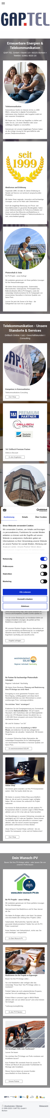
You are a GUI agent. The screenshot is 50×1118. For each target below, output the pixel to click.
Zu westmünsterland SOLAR (19, 748)
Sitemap (19, 1106)
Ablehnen (25, 606)
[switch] (43, 566)
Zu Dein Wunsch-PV (16, 938)
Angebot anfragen (15, 641)
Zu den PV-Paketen (15, 1012)
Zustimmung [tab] (9, 517)
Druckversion (9, 1106)
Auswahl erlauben (25, 599)
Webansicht (43, 1106)
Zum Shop (12, 397)
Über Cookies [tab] (41, 517)
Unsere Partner (14, 1081)
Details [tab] (25, 517)
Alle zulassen (25, 592)
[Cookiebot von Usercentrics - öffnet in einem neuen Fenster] (36, 510)
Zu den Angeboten (15, 457)
